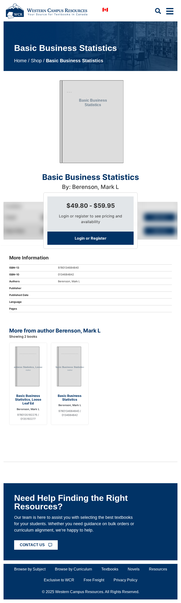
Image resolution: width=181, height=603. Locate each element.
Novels (134, 569)
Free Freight (94, 580)
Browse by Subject (29, 569)
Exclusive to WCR (59, 580)
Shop (36, 60)
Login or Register (91, 238)
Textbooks (109, 569)
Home (20, 60)
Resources (158, 569)
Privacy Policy (125, 580)
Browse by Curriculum (73, 569)
